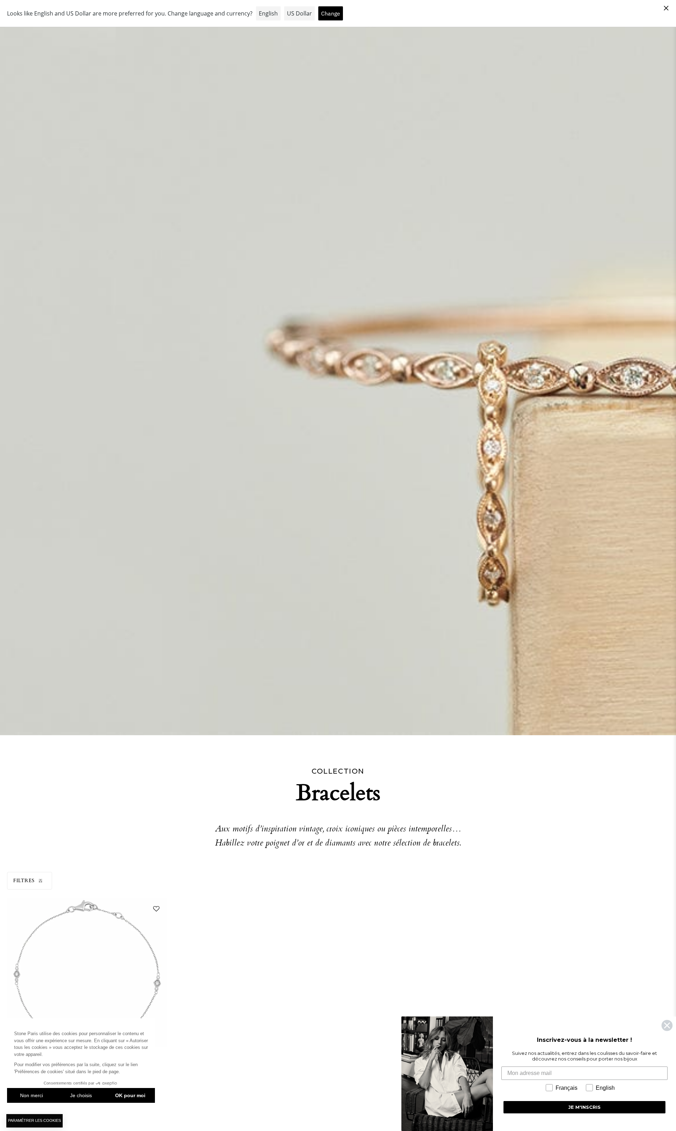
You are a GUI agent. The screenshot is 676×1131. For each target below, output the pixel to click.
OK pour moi (130, 1095)
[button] (155, 910)
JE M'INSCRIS (584, 1107)
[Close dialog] (667, 1025)
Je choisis (81, 1095)
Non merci (31, 1095)
